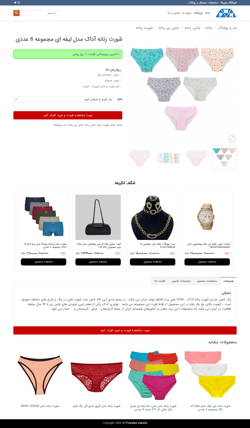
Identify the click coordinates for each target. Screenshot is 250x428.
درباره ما (186, 13)
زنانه (209, 28)
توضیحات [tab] (228, 281)
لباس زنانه (192, 28)
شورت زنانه (144, 28)
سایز (120, 99)
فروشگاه (198, 13)
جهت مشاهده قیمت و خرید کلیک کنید (68, 115)
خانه (207, 13)
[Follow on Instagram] (19, 2)
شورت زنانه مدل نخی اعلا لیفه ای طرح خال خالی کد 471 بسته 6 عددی (153, 407)
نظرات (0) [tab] (159, 281)
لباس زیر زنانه (168, 28)
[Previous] (230, 89)
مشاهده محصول (207, 262)
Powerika (131, 423)
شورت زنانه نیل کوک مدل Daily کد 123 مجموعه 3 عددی (210, 407)
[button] (231, 138)
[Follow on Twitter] (15, 2)
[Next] (132, 89)
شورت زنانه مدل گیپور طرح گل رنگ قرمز (96, 406)
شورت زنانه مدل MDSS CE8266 (40, 406)
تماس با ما (174, 13)
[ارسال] (16, 13)
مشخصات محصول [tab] (207, 281)
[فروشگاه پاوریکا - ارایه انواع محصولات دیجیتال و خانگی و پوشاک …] (226, 13)
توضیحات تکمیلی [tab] (181, 281)
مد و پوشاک (227, 28)
